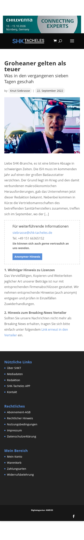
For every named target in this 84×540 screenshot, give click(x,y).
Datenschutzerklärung (21, 436)
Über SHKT (14, 368)
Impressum (14, 430)
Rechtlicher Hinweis (20, 418)
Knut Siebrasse (20, 91)
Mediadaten (15, 374)
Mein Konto (14, 456)
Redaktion (13, 380)
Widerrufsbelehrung (20, 474)
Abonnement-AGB (18, 412)
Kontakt (12, 392)
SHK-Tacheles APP (18, 386)
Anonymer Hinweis (27, 256)
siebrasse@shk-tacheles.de (32, 232)
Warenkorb (14, 462)
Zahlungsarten (16, 469)
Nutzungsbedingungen (22, 424)
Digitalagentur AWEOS (42, 510)
